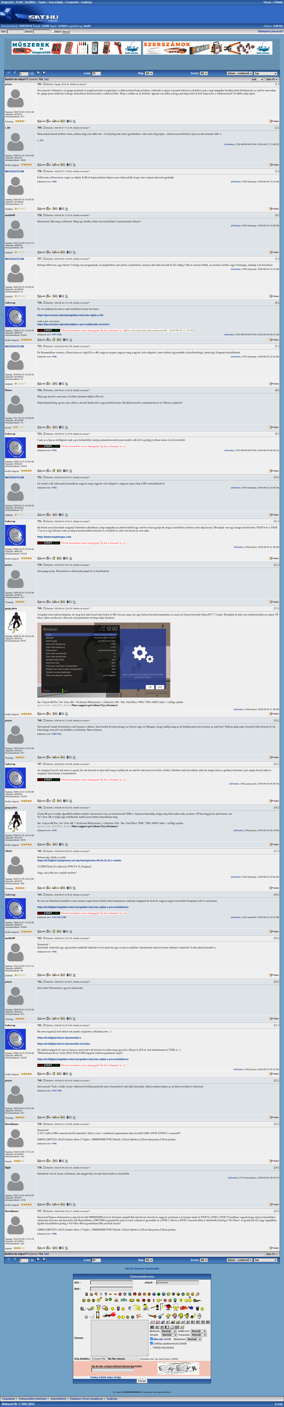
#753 (53, 488)
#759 (58, 335)
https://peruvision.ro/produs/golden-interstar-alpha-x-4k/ (70, 315)
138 (276, 26)
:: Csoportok (70, 2)
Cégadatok (8, 1398)
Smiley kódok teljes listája (105, 1377)
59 (280, 26)
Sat (46, 79)
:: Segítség (85, 2)
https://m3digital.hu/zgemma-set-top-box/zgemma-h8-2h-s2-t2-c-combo (79, 860)
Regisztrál (7, 2)
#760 (53, 182)
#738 (53, 1234)
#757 (53, 335)
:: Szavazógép (54, 2)
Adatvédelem (58, 1398)
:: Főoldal (277, 2)
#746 (58, 1091)
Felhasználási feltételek (33, 1398)
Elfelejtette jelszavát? (270, 31)
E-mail (279, 1404)
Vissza (267, 2)
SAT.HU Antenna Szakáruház (142, 1268)
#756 (53, 357)
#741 (53, 1091)
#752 (58, 917)
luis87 (87, 26)
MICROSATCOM (14, 171)
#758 (63, 917)
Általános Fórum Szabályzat (86, 1398)
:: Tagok (41, 2)
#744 (53, 952)
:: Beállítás (29, 2)
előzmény (229, 144)
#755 (53, 450)
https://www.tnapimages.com (54, 536)
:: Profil (17, 2)
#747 (53, 830)
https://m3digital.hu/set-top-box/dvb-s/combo (63, 1043)
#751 (58, 734)
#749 (53, 734)
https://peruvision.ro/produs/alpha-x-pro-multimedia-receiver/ (73, 324)
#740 (53, 1144)
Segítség (112, 1398)
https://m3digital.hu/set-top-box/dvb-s (59, 1037)
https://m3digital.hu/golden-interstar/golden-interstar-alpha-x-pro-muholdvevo (82, 907)
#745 (53, 917)
